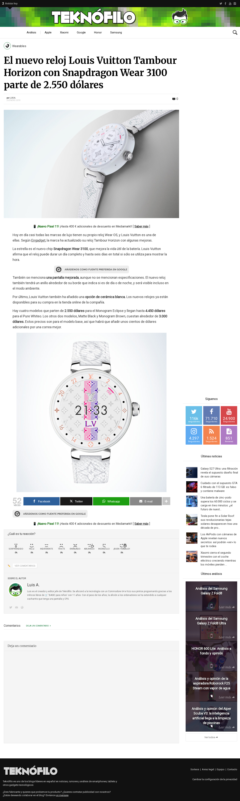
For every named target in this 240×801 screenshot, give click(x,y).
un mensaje (62, 795)
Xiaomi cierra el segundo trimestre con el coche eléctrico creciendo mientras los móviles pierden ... (218, 558)
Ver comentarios (25, 566)
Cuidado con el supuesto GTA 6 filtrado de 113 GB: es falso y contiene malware (219, 487)
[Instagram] (234, 3)
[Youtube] (230, 3)
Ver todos (209, 737)
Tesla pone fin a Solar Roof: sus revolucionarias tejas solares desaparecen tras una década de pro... (219, 521)
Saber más (141, 226)
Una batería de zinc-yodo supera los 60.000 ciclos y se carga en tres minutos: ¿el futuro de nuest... (218, 503)
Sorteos (194, 769)
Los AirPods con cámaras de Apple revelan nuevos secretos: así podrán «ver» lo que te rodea (219, 540)
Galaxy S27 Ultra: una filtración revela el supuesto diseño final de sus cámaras (219, 472)
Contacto (232, 769)
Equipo (220, 769)
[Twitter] (220, 3)
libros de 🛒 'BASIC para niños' (51, 595)
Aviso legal (208, 769)
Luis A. (13, 98)
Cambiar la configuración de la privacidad (214, 779)
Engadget (38, 240)
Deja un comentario (37, 626)
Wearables (19, 46)
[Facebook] (225, 3)
